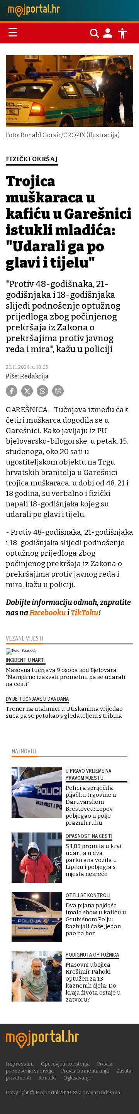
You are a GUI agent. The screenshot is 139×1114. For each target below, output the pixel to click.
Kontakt (47, 1078)
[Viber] (58, 391)
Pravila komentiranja (85, 1071)
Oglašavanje (77, 1078)
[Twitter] (27, 391)
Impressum (20, 1064)
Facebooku (47, 612)
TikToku (84, 612)
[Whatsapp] (42, 391)
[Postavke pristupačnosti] (122, 33)
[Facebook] (11, 391)
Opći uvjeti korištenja (65, 1064)
